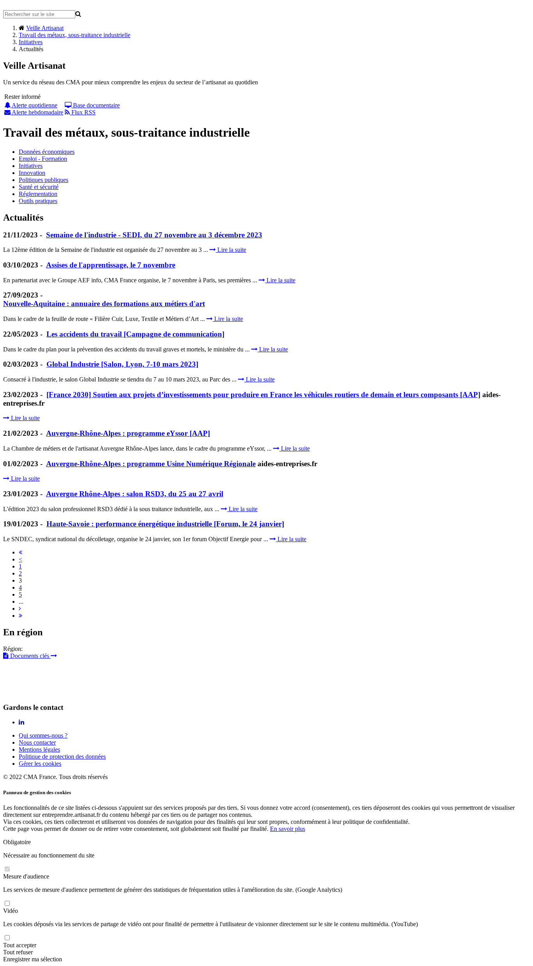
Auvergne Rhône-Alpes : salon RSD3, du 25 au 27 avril (134, 494)
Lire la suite (231, 249)
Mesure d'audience (26, 876)
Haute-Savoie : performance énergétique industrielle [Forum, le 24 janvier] (165, 524)
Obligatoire (17, 842)
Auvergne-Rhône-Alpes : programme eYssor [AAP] (128, 433)
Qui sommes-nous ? (43, 735)
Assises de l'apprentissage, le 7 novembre (110, 265)
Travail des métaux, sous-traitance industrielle (74, 35)
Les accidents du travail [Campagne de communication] (135, 334)
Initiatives (31, 42)
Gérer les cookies (40, 763)
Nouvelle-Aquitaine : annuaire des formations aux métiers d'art (104, 303)
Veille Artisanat (45, 28)
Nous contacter (37, 742)
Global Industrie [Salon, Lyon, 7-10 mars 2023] (122, 364)
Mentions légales (39, 749)
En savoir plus (287, 828)
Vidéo (10, 910)
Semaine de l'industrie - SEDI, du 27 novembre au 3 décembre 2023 (154, 235)
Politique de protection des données (62, 756)
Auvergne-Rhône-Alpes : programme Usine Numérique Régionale (151, 464)
